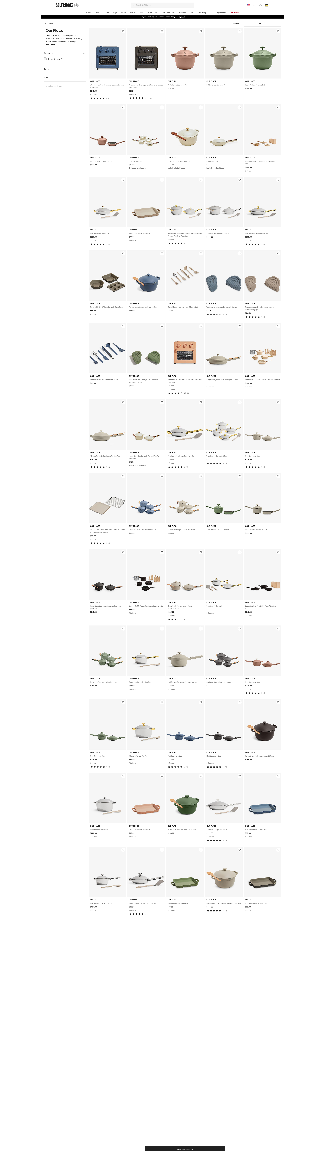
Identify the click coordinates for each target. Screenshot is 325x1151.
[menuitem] (88, 12)
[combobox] (164, 5)
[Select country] (248, 5)
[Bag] (266, 5)
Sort (260, 23)
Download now (177, 17)
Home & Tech (55, 59)
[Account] (254, 5)
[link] (107, 86)
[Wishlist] (260, 5)
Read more (50, 44)
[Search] (134, 5)
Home (50, 23)
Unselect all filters (54, 86)
